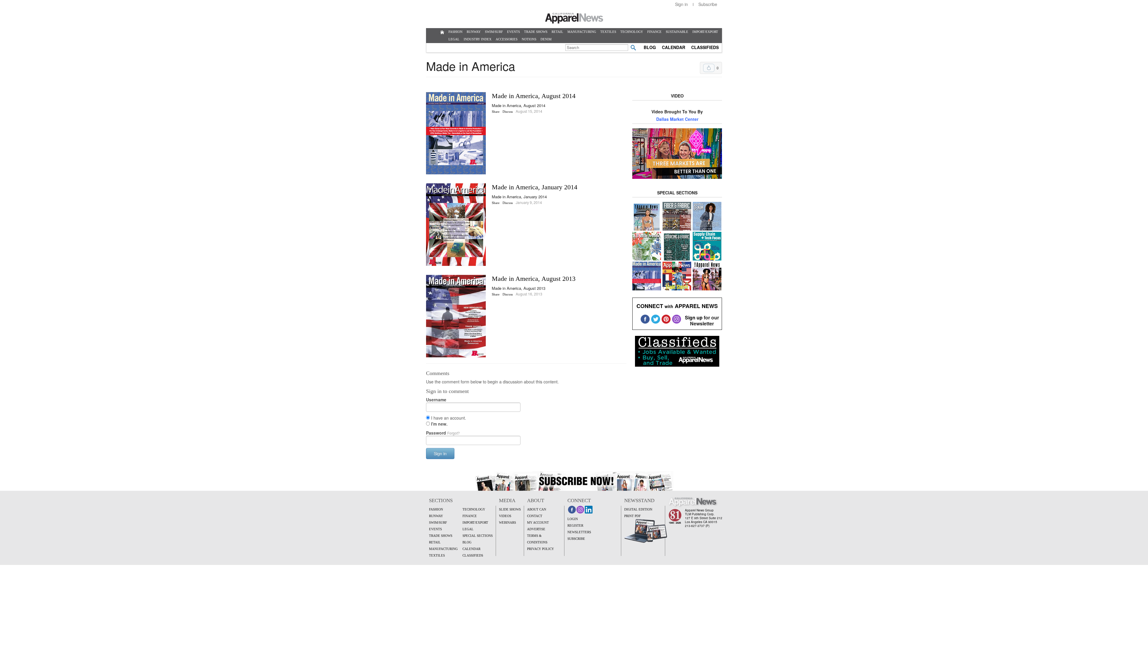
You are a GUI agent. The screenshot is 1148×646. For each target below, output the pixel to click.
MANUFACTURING (581, 31)
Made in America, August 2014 (533, 96)
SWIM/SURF (494, 31)
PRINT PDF (632, 516)
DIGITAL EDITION (638, 509)
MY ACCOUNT (538, 522)
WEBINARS (507, 522)
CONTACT (534, 516)
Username (436, 400)
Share (496, 111)
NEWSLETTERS (579, 532)
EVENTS (513, 31)
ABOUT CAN (536, 509)
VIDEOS (505, 516)
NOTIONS (529, 39)
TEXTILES (608, 31)
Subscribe (707, 4)
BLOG (650, 47)
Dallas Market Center (677, 119)
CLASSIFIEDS (705, 47)
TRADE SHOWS (535, 31)
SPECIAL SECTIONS (477, 535)
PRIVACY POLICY (540, 549)
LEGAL (453, 39)
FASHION (455, 31)
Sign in (681, 4)
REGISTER (575, 525)
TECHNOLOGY (631, 31)
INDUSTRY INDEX (477, 39)
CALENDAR (673, 47)
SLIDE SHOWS (510, 509)
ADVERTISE (536, 529)
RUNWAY (474, 31)
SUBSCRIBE (576, 538)
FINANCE (654, 31)
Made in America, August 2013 (533, 278)
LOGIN (572, 519)
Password (443, 433)
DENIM (546, 39)
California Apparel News (574, 18)
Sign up (694, 317)
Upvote (709, 68)
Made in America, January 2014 (534, 187)
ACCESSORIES (506, 39)
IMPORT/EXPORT (705, 31)
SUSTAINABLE (677, 31)
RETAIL (557, 31)
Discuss (508, 111)
